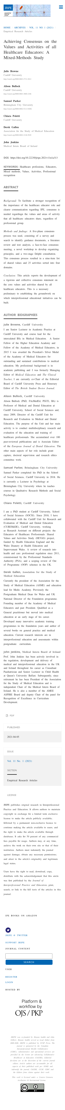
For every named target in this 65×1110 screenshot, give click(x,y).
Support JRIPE (15, 942)
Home (7, 27)
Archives (19, 27)
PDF (11, 715)
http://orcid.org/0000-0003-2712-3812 (17, 79)
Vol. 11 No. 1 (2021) (41, 27)
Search (29, 962)
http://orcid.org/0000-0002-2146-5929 (17, 135)
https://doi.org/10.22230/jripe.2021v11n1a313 (34, 157)
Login (9, 982)
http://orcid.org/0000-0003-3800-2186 (17, 93)
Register (11, 976)
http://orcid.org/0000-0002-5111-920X (18, 108)
